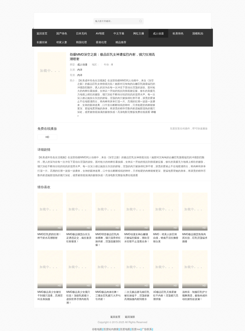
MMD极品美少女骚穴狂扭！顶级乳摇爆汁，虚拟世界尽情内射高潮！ (78, 297)
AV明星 (100, 33)
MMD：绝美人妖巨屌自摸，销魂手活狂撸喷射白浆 (165, 237)
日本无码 (81, 33)
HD (47, 137)
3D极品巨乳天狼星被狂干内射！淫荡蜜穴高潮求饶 (165, 295)
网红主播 (138, 33)
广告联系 (147, 329)
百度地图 (125, 329)
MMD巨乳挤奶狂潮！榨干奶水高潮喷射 (49, 235)
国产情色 (61, 33)
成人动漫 (158, 33)
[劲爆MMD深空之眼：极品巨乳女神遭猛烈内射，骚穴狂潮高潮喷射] (51, 73)
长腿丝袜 (42, 42)
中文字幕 (119, 33)
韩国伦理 (81, 42)
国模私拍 (197, 33)
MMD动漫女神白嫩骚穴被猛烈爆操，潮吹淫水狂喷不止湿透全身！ (136, 237)
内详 (79, 69)
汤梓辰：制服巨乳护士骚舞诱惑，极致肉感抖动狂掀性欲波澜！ (194, 295)
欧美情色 (178, 33)
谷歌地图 (97, 329)
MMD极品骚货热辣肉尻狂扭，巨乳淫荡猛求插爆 (194, 237)
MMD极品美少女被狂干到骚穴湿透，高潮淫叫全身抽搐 (50, 295)
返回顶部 (130, 316)
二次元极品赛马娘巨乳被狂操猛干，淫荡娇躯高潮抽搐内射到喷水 (136, 295)
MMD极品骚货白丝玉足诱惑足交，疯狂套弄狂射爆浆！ (78, 237)
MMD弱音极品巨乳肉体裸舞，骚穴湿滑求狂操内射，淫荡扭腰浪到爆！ (108, 239)
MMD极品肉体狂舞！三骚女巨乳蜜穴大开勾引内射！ (108, 295)
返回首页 (42, 33)
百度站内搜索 (111, 329)
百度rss (135, 329)
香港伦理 (101, 42)
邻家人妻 (61, 42)
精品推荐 (121, 42)
